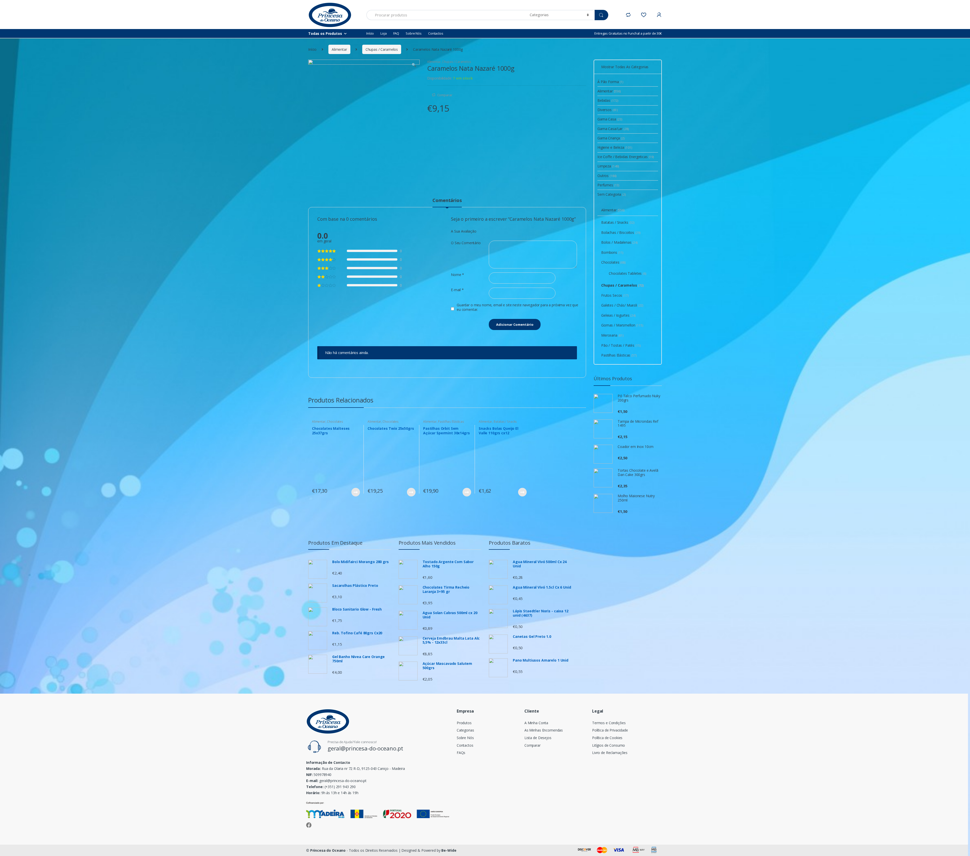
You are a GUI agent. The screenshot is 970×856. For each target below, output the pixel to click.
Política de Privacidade (610, 730)
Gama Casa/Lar (613, 128)
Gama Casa (609, 119)
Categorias (465, 730)
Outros (607, 175)
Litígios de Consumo (608, 745)
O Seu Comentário (466, 243)
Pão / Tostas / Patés (621, 345)
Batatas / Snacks (505, 421)
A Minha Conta (536, 722)
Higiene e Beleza (614, 147)
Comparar (444, 95)
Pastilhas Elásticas (451, 421)
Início (370, 33)
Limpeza (608, 166)
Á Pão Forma (610, 81)
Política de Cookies (607, 737)
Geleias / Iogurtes (618, 315)
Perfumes (608, 185)
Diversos (607, 109)
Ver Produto (355, 492)
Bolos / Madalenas (619, 242)
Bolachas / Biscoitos (621, 232)
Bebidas (607, 100)
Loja (383, 33)
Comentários (447, 200)
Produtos (464, 722)
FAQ (396, 33)
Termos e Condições (608, 722)
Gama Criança (611, 138)
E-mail (457, 290)
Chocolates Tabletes (627, 273)
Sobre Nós (414, 33)
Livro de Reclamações (609, 752)
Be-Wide (448, 850)
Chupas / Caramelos (382, 49)
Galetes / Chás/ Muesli (622, 305)
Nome (457, 274)
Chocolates (335, 421)
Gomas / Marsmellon (622, 325)
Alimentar (339, 49)
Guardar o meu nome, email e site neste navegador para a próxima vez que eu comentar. (517, 307)
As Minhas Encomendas (543, 730)
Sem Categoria (611, 194)
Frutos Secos (615, 295)
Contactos (435, 33)
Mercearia (612, 335)
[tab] (447, 202)
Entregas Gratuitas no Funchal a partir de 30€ (628, 33)
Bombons (612, 252)
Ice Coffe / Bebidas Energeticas (625, 156)
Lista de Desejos (537, 737)
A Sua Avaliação (463, 231)
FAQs (461, 752)
